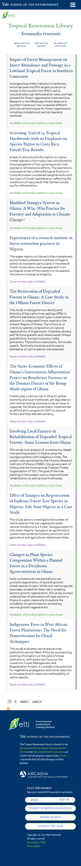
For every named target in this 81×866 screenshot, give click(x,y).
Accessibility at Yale (36, 842)
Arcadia (62, 755)
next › (24, 701)
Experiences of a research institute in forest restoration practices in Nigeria (41, 243)
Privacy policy (33, 846)
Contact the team (50, 826)
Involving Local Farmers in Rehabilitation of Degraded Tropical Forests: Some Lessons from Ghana (41, 436)
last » (37, 701)
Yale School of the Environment (11, 4)
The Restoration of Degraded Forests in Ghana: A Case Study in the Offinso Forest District (39, 297)
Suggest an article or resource (50, 808)
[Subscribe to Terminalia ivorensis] (8, 707)
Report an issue (50, 817)
